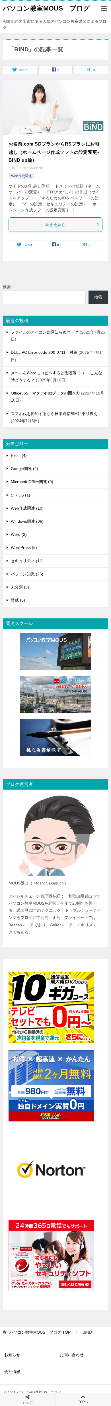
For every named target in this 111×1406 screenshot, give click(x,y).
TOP (40, 1332)
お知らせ (12, 1354)
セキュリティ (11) (27, 561)
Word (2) (19, 534)
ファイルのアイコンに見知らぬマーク (45, 332)
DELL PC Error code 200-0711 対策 (44, 352)
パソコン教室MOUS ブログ (46, 8)
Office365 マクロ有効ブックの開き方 (45, 393)
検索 (7, 287)
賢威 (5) (18, 600)
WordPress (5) (24, 547)
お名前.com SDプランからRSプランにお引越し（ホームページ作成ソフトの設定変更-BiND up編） (54, 152)
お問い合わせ (72, 1354)
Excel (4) (19, 455)
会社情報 (12, 1371)
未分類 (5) (20, 587)
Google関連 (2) (24, 468)
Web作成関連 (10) (27, 508)
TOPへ (83, 1402)
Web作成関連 (21, 176)
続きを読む (55, 224)
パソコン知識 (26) (27, 574)
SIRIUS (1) (20, 495)
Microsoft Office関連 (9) (32, 481)
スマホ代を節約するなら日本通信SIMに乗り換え (54, 413)
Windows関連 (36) (27, 521)
